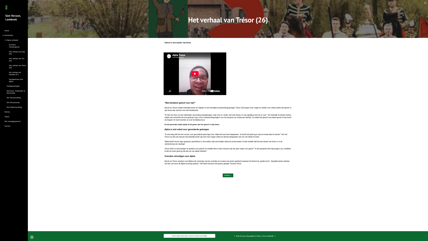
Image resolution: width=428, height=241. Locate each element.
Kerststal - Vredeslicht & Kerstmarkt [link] (16, 92)
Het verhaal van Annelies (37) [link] (15, 73)
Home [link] (6, 30)
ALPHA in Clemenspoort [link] (14, 46)
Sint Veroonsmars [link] (13, 102)
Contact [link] (7, 126)
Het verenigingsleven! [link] (12, 121)
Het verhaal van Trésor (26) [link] (17, 66)
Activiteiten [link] (8, 35)
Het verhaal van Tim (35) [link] (16, 59)
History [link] (7, 112)
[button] (425, 3)
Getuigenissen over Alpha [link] (16, 80)
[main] (228, 19)
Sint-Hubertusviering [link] (14, 107)
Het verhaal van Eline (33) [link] (17, 53)
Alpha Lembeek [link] (12, 40)
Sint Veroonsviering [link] (14, 98)
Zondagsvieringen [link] (13, 86)
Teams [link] (6, 116)
